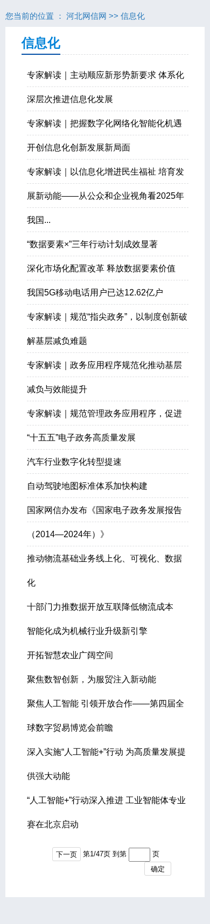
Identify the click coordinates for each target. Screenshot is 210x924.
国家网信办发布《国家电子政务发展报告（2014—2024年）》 (104, 522)
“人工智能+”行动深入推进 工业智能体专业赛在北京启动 (106, 812)
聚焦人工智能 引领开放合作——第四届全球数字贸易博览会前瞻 (105, 715)
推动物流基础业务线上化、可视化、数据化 (104, 570)
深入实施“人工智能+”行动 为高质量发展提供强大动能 (106, 764)
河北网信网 (86, 15)
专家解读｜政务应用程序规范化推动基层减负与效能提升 (104, 377)
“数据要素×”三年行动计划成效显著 (92, 244)
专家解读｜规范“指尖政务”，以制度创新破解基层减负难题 (107, 328)
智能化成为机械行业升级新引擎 (87, 631)
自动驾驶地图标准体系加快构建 (87, 485)
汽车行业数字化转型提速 (74, 461)
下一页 (66, 854)
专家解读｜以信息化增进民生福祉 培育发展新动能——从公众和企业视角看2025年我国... (105, 196)
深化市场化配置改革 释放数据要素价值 (101, 268)
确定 (158, 869)
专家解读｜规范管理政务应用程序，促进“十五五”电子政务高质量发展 (104, 425)
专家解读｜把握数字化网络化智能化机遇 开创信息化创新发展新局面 (104, 135)
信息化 (133, 15)
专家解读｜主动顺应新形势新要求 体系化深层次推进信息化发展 (105, 87)
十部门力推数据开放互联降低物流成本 (100, 606)
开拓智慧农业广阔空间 (70, 655)
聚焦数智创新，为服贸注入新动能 (91, 679)
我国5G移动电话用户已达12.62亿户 (95, 292)
